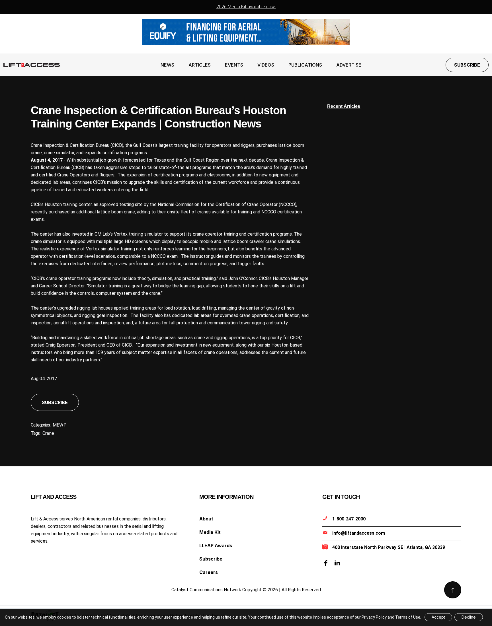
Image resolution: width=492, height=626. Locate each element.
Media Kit (210, 532)
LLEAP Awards (215, 545)
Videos (265, 65)
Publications (305, 65)
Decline (469, 617)
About (206, 519)
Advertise (348, 65)
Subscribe (467, 65)
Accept (438, 617)
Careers (208, 572)
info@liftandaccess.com (358, 533)
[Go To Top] (452, 589)
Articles (199, 65)
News (167, 65)
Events (234, 65)
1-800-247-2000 (349, 519)
